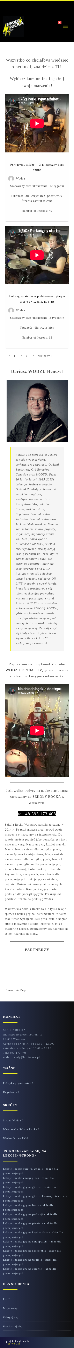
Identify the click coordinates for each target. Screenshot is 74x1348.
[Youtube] (24, 6)
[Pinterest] (40, 997)
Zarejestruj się (12, 1326)
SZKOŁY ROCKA (47, 796)
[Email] (65, 997)
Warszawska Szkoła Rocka (20, 1129)
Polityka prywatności (17, 1083)
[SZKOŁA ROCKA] (13, 26)
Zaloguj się (10, 1317)
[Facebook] (16, 6)
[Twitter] (32, 997)
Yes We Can (13, 1343)
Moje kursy (10, 1308)
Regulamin (10, 1092)
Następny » (45, 355)
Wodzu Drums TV (14, 1138)
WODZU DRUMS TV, (24, 670)
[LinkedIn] (48, 997)
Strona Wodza (12, 1120)
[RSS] (7, 6)
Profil (6, 1299)
